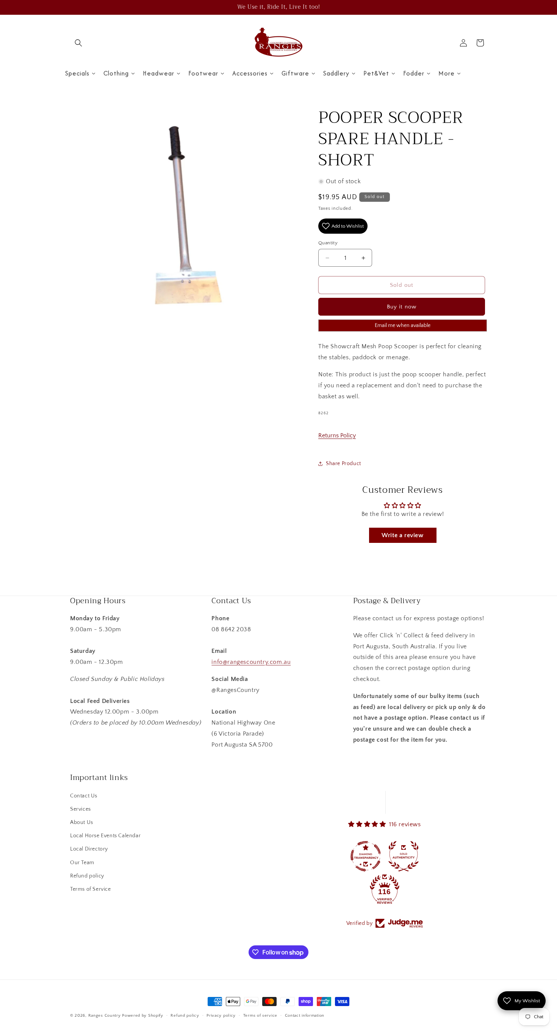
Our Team (82, 863)
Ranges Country (104, 1015)
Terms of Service (90, 889)
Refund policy (87, 876)
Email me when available (402, 325)
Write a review (402, 535)
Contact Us (83, 796)
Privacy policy (221, 1015)
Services (80, 809)
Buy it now (401, 306)
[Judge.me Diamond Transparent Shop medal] (365, 856)
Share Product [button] (343, 464)
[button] (78, 43)
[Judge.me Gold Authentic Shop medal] (403, 856)
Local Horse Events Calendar (105, 836)
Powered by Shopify (142, 1015)
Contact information (304, 1015)
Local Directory (89, 849)
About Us (81, 822)
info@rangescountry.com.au (251, 662)
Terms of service (260, 1015)
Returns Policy (337, 435)
